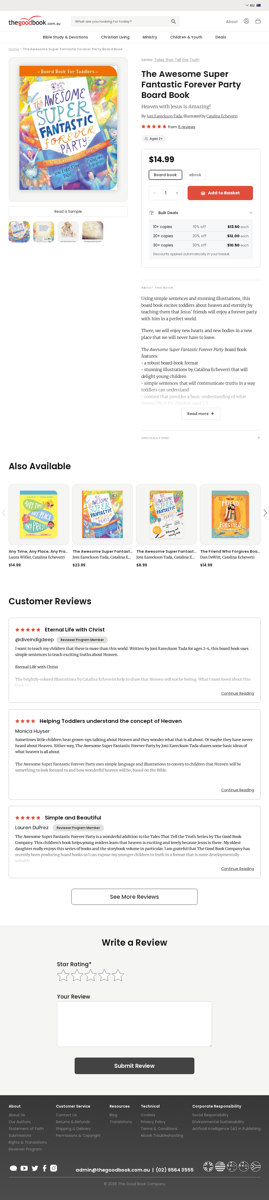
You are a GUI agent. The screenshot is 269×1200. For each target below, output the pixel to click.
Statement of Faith (26, 1128)
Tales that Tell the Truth (176, 59)
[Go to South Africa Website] (256, 1164)
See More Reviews (134, 897)
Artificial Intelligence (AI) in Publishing (226, 1128)
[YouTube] (24, 1167)
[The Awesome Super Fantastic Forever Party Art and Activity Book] (166, 514)
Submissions (20, 1135)
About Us (17, 1115)
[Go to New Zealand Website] (244, 1164)
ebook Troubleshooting (162, 1135)
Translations (121, 1121)
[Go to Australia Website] (232, 1164)
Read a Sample (68, 211)
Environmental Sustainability (218, 1121)
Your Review (73, 996)
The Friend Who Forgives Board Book (230, 551)
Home (14, 49)
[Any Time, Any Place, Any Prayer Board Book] (38, 514)
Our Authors (20, 1121)
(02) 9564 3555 (175, 1170)
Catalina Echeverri (221, 116)
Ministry (150, 37)
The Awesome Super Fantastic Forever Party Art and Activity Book (166, 551)
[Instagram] (53, 1167)
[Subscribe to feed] (13, 1167)
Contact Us (66, 1115)
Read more (198, 413)
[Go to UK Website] (208, 1164)
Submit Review (134, 1066)
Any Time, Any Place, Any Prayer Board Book (39, 551)
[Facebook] (44, 1167)
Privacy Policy (153, 1121)
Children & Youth (186, 37)
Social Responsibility (210, 1115)
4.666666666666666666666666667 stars (153, 126)
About (232, 21)
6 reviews (186, 127)
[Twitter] (34, 1167)
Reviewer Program (25, 1149)
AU (252, 5)
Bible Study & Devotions (65, 37)
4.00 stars (25, 721)
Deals (220, 37)
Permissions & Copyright (78, 1135)
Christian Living (115, 37)
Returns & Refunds (73, 1121)
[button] (4, 525)
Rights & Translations (28, 1142)
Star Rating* (74, 964)
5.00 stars (28, 630)
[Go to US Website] (220, 1164)
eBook (195, 174)
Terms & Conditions (159, 1128)
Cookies (148, 1115)
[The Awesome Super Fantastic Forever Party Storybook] (102, 514)
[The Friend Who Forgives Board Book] (230, 514)
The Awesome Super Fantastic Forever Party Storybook (103, 551)
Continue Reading (237, 693)
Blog (113, 1115)
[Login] (246, 21)
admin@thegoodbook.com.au (113, 1170)
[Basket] (258, 22)
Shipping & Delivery (73, 1128)
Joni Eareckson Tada (164, 116)
